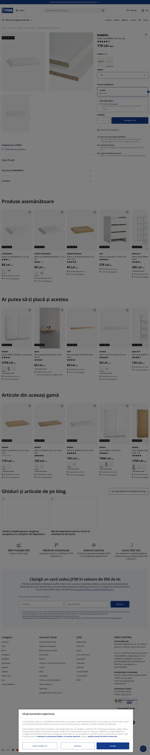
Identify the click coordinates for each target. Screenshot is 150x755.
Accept (113, 746)
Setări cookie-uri (40, 746)
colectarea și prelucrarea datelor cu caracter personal (58, 736)
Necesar (77, 746)
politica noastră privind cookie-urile (102, 736)
